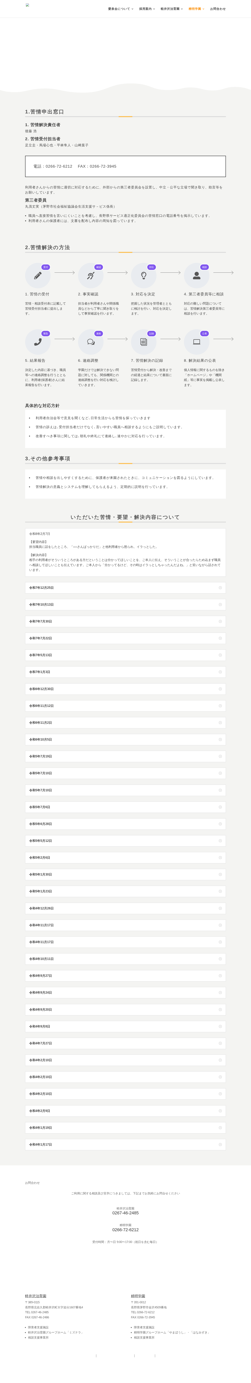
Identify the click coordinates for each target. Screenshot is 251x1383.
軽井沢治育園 (170, 8)
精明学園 (195, 8)
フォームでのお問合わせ (125, 1259)
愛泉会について (119, 8)
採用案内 (145, 8)
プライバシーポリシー (115, 1355)
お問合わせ (218, 8)
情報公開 (145, 1355)
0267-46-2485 (125, 1212)
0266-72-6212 (125, 1229)
